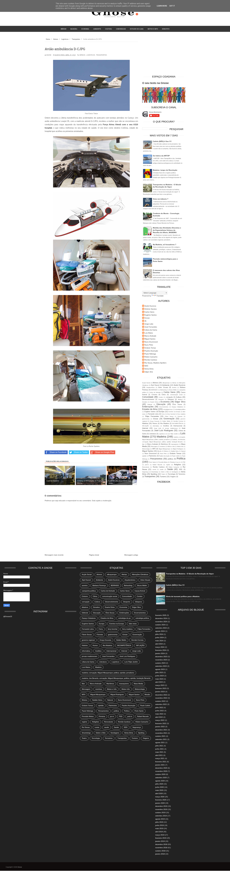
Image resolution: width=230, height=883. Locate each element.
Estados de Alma (137, 29)
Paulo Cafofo (176, 456)
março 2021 (159, 758)
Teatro (163, 474)
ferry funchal (171, 414)
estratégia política (180, 409)
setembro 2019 (161, 816)
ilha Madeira (164, 423)
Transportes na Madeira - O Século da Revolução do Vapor (190, 574)
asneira (174, 387)
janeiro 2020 (160, 803)
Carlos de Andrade (155, 392)
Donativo (144, 402)
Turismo (163, 476)
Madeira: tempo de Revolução (165, 170)
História (145, 423)
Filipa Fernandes (152, 416)
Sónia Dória (149, 369)
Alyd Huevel (155, 385)
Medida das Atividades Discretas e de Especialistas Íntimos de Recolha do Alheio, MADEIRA (167, 230)
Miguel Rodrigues (178, 449)
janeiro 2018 (160, 854)
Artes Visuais (163, 387)
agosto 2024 (160, 631)
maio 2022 (159, 714)
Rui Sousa (86, 727)
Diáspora (171, 399)
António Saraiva (151, 309)
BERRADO (154, 390)
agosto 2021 (160, 742)
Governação (169, 419)
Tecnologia (171, 474)
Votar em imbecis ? (160, 199)
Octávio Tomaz (150, 348)
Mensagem (154, 446)
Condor (161, 397)
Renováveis (145, 467)
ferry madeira (181, 414)
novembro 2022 (161, 698)
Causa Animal (140, 591)
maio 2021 (159, 752)
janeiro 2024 (160, 653)
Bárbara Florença (99, 585)
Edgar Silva (180, 402)
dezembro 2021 (161, 730)
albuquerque (166, 383)
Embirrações (148, 407)
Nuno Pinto (149, 345)
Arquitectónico (150, 387)
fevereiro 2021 (160, 762)
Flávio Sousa (169, 416)
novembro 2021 (161, 733)
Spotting (154, 474)
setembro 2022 (161, 704)
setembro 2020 (161, 778)
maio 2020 (159, 790)
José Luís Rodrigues (163, 430)
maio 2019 (159, 828)
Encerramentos (163, 407)
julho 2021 (159, 746)
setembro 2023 (161, 666)
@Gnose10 (7, 616)
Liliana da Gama (151, 330)
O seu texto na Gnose (155, 83)
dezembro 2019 (161, 806)
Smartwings (154, 472)
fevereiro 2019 (160, 838)
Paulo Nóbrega (150, 354)
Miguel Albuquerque (164, 449)
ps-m (178, 462)
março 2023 (159, 685)
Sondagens (175, 472)
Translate (160, 296)
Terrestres (181, 474)
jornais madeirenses (171, 428)
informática (156, 426)
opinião (144, 456)
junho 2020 (159, 787)
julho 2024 (159, 634)
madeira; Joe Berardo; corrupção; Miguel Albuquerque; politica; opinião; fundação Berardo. (116, 678)
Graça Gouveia (154, 421)
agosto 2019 (160, 819)
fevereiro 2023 (160, 688)
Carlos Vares (149, 312)
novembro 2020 (161, 771)
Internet (145, 428)
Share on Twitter (81, 452)
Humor (154, 423)
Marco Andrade (150, 336)
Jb (145, 321)
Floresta (180, 416)
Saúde (170, 469)
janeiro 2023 (160, 692)
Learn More (162, 6)
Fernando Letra (153, 414)
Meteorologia (146, 449)
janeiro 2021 (160, 765)
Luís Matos (86, 667)
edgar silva (149, 372)
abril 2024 (159, 644)
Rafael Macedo (157, 464)
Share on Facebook (58, 452)
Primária (172, 462)
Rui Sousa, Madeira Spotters (155, 363)
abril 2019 (159, 832)
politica (170, 459)
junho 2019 (159, 825)
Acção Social (146, 383)
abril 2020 (159, 793)
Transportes (101, 55)
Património (152, 456)
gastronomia (145, 419)
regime (168, 464)
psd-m (147, 464)
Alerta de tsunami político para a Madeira (182, 596)
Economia (85, 29)
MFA (154, 449)
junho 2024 (159, 637)
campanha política (89, 591)
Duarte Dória (154, 402)
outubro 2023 (160, 663)
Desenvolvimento (148, 399)
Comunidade (121, 29)
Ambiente (97, 29)
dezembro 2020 (161, 768)
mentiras (162, 446)
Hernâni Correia (178, 421)
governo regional (88, 640)
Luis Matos (149, 333)
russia (154, 469)
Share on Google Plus (104, 452)
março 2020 (159, 797)
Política (181, 458)
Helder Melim (166, 421)
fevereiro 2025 (160, 615)
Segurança (145, 472)
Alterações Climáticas (140, 574)
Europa (161, 411)
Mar (143, 444)
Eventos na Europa (174, 411)
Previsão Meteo (162, 462)
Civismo (154, 394)
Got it (172, 6)
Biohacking (163, 390)
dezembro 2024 (161, 618)
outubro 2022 (160, 701)
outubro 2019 (160, 812)
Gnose (147, 318)
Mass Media (138, 684)
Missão (159, 451)
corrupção (169, 397)
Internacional (177, 426)
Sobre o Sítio (165, 472)
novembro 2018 (161, 848)
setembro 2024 (161, 628)
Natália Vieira (175, 451)
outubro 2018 (160, 851)
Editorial (149, 404)
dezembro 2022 (161, 695)
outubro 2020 (160, 774)
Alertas (174, 383)
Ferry (163, 414)
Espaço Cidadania (177, 407)
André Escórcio (150, 306)
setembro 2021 (161, 739)
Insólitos (166, 426)
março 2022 (159, 720)
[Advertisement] (163, 56)
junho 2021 (159, 749)
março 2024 (159, 647)
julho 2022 (159, 707)
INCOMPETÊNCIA (177, 423)
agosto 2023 (160, 669)
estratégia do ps (168, 409)
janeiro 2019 (160, 841)
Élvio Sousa (177, 404)
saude (161, 469)
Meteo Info (180, 446)
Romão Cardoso (151, 360)
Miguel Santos (150, 339)
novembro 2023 (161, 660)
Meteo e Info (153, 29)
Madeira (73, 29)
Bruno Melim (173, 390)
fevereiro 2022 (160, 723)
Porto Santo (152, 462)
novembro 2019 (161, 809)
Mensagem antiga (131, 555)
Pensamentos (156, 459)
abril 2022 (159, 717)
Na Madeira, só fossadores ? (164, 244)
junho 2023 (159, 676)
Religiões (177, 464)
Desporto (161, 399)
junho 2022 (159, 711)
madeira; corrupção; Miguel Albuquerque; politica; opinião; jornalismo (108, 673)
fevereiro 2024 (160, 650)
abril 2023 (159, 682)
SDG (146, 366)
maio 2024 (159, 641)
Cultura (108, 29)
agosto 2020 (160, 781)
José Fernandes (151, 327)
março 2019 (159, 835)
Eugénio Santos (151, 315)
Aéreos (82, 55)
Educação (161, 404)
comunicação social (176, 394)
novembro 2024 (161, 622)
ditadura (180, 399)
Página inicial (94, 555)
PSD (184, 462)
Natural (183, 451)
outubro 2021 (160, 736)
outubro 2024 (160, 625)
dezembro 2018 (161, 844)
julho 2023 (159, 672)
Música (166, 451)
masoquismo (174, 444)
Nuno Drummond (151, 342)
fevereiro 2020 (160, 800)
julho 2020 (159, 784)
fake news (133, 624)
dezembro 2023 (161, 656)
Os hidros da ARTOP (161, 156)
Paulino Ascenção (151, 351)
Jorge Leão (149, 324)
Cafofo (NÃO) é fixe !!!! (162, 141)
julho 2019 (159, 822)
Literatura (152, 434)
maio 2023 (159, 679)
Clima (164, 394)
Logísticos (90, 55)
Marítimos (164, 444)
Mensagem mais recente (54, 555)
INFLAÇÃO (145, 426)
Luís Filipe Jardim (172, 433)
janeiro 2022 (160, 727)
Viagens (173, 476)
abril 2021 (159, 755)
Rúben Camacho (151, 357)
